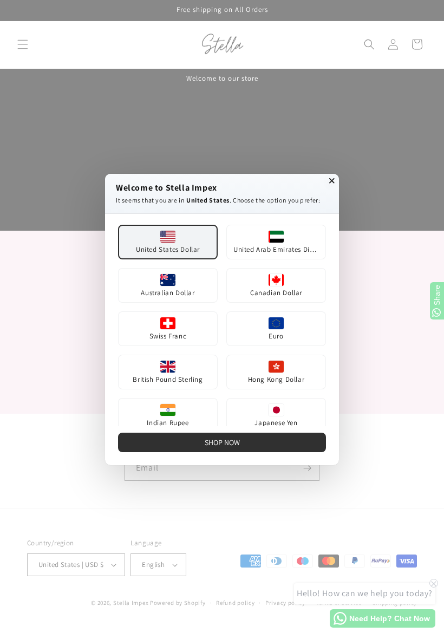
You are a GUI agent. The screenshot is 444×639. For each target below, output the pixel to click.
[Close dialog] (332, 181)
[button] (168, 242)
